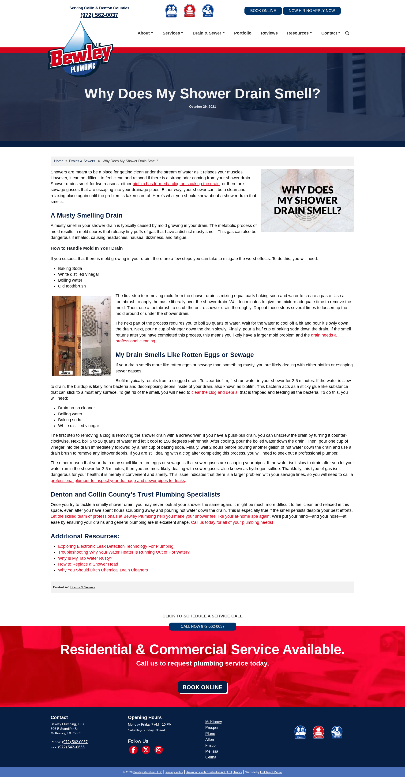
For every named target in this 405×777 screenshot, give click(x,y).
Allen (209, 740)
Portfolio (242, 33)
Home (59, 161)
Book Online (263, 11)
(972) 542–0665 (71, 747)
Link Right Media (271, 772)
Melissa (211, 751)
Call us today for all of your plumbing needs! (232, 522)
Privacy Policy (174, 772)
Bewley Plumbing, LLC (147, 772)
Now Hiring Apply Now (312, 11)
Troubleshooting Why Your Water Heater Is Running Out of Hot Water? (124, 552)
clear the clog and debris (214, 392)
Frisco (210, 745)
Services (171, 33)
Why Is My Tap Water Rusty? (85, 558)
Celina (210, 757)
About (144, 33)
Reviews (269, 33)
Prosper (211, 728)
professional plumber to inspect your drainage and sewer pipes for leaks (118, 480)
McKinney (213, 722)
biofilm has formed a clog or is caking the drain (176, 183)
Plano (210, 734)
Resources (298, 33)
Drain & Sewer (207, 33)
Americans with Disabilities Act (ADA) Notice (214, 772)
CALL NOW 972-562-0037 (203, 626)
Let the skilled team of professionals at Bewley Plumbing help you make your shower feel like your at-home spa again (160, 516)
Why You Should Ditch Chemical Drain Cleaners (103, 570)
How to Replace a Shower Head (88, 564)
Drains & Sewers (82, 161)
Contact (329, 33)
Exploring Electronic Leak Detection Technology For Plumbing (115, 546)
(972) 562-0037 (99, 15)
